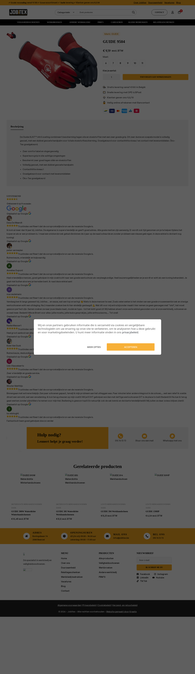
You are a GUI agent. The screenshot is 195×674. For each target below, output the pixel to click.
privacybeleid (130, 332)
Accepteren (130, 347)
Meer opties (94, 347)
